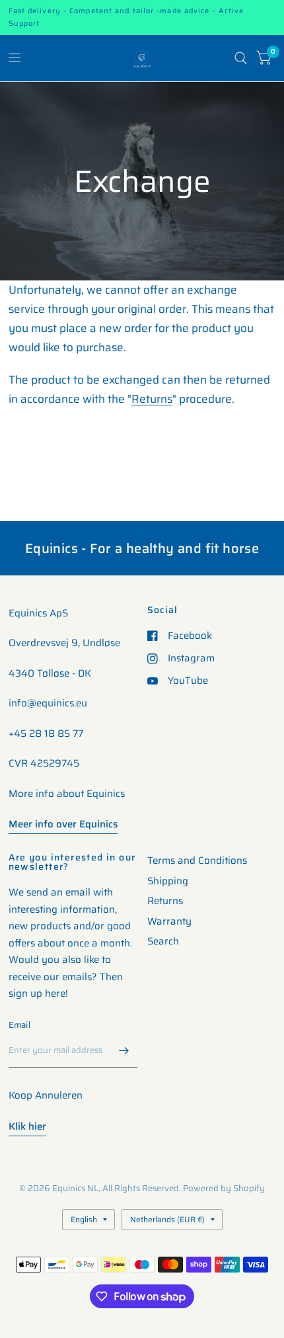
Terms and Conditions (197, 860)
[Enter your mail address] (124, 1050)
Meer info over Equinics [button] (63, 824)
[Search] (241, 58)
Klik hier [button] (27, 1126)
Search (163, 941)
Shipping (167, 881)
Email (19, 1025)
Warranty (169, 921)
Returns (151, 398)
